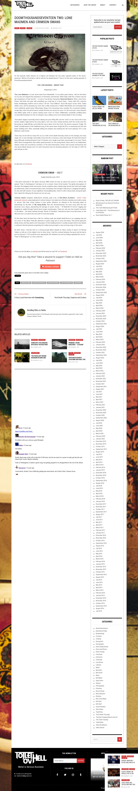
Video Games (100, 727)
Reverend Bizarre (53, 282)
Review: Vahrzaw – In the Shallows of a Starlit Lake (128, 762)
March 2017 (99, 527)
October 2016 (100, 540)
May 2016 (99, 553)
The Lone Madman (66, 282)
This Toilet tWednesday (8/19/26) (106, 208)
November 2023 (101, 318)
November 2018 (101, 475)
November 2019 (101, 444)
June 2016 (99, 551)
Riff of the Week (101, 699)
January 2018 (100, 501)
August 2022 (100, 358)
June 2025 (99, 269)
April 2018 (99, 493)
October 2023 (100, 321)
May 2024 (99, 303)
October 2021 (100, 384)
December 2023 (101, 316)
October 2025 (100, 258)
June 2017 (99, 519)
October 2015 (100, 572)
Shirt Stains (99, 709)
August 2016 (100, 546)
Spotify (35, 251)
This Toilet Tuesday (102, 719)
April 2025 (99, 274)
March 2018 (99, 496)
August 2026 (100, 232)
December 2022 (101, 347)
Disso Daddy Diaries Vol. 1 (104, 215)
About (102, 5)
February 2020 (100, 436)
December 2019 (101, 441)
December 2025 (101, 253)
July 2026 (99, 235)
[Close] (107, 752)
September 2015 (101, 574)
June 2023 (99, 331)
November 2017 (101, 506)
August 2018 (100, 483)
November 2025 (101, 256)
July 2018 (99, 486)
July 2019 (99, 454)
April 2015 (99, 587)
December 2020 (101, 410)
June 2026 (99, 237)
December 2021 (101, 378)
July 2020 (99, 423)
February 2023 (100, 342)
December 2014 (101, 598)
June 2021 (99, 394)
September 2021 (101, 386)
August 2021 (100, 389)
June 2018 (99, 488)
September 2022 (101, 355)
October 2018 (100, 478)
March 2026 (99, 245)
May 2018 (99, 491)
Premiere (99, 688)
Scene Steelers (101, 706)
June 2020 (99, 425)
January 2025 (100, 282)
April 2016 (99, 556)
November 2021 (101, 381)
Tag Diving (99, 712)
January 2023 (100, 344)
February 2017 (100, 530)
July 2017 (99, 517)
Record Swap (100, 691)
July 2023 (99, 329)
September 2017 (101, 512)
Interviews (99, 657)
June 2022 (99, 363)
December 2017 (101, 504)
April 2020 (99, 431)
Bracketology (100, 633)
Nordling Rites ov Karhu (42, 28)
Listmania (99, 659)
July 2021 (99, 391)
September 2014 (101, 606)
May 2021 (99, 397)
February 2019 (100, 467)
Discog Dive (99, 641)
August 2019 (100, 452)
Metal (16, 28)
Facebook (28, 164)
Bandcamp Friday (101, 631)
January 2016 (100, 564)
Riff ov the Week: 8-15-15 (103, 777)
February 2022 (100, 373)
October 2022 (100, 352)
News (97, 675)
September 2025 (101, 261)
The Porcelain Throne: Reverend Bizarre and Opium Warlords (39, 357)
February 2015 (100, 593)
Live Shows (99, 662)
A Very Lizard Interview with (29, 297)
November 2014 (101, 600)
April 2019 (99, 462)
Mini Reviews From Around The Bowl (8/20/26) (114, 108)
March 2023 (99, 339)
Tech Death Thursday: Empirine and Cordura (70, 297)
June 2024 (99, 300)
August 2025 (100, 264)
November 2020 (101, 412)
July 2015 (99, 580)
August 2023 (100, 326)
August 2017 (100, 514)
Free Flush (99, 654)
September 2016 (101, 543)
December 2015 (101, 566)
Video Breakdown (99, 174)
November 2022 (101, 350)
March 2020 (99, 433)
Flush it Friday (100, 652)
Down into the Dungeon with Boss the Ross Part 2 (39, 344)
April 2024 (99, 305)
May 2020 (99, 428)
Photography (100, 686)
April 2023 (99, 337)
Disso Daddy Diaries (102, 646)
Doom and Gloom (101, 649)
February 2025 (100, 279)
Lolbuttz (98, 665)
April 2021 (99, 399)
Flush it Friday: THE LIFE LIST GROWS (107, 200)
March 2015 (99, 590)
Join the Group (90, 5)
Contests (99, 636)
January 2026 (100, 250)
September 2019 (101, 449)
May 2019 (99, 459)
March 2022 (99, 371)
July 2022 (99, 360)
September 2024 (101, 292)
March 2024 (99, 308)
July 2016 (99, 548)
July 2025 (99, 266)
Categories (75, 5)
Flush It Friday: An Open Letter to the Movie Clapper (128, 773)
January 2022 (100, 376)
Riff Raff (99, 701)
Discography (35, 353)
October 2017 (100, 509)
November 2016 (101, 538)
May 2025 (99, 271)
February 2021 (100, 405)
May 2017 (99, 522)
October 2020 (100, 415)
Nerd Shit (34, 340)
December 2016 (101, 535)
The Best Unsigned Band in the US (106, 717)
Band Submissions (102, 628)
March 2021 (99, 402)
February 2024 (100, 311)
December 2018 (101, 472)
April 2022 (99, 368)
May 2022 (99, 365)
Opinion (23, 28)
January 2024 (100, 313)
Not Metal (42, 340)
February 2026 (100, 248)
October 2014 (100, 603)
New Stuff (72, 340)
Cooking (98, 639)
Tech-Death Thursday (103, 714)
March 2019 (99, 465)
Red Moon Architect (39, 282)
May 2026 (99, 240)
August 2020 (100, 420)
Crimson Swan (26, 282)
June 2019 (99, 457)
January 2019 (100, 470)
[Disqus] (50, 398)
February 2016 (100, 561)
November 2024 (101, 287)
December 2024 (101, 284)
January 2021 (100, 407)
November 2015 (101, 569)
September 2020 (101, 418)
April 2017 (99, 525)
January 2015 (100, 595)
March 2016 (99, 559)
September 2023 (101, 324)
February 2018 (100, 499)
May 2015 (99, 585)
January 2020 (100, 439)
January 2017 (100, 533)
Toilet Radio (125, 780)
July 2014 (99, 611)
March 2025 (99, 277)
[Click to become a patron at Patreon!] (50, 266)
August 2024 (100, 295)
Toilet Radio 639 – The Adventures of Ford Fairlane (114, 125)
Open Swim (125, 769)
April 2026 (99, 243)
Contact (112, 5)
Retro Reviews (100, 693)
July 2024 (99, 297)
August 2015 (100, 577)
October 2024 (100, 290)
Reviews (29, 28)
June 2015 (99, 582)
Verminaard (78, 282)
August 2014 (100, 608)
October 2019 (100, 446)
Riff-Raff (99, 704)
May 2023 (99, 334)
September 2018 (101, 480)
